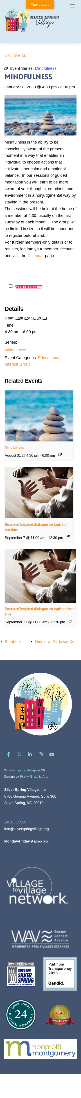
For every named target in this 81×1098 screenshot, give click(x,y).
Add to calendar (29, 286)
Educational (48, 358)
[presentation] (39, 415)
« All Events (15, 55)
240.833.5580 (15, 822)
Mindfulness (15, 350)
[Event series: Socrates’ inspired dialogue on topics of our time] (68, 536)
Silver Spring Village (22, 770)
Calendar (35, 255)
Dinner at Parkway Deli (55, 641)
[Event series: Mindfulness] (60, 454)
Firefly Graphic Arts (34, 776)
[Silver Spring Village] (32, 34)
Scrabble (13, 641)
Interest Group (18, 364)
